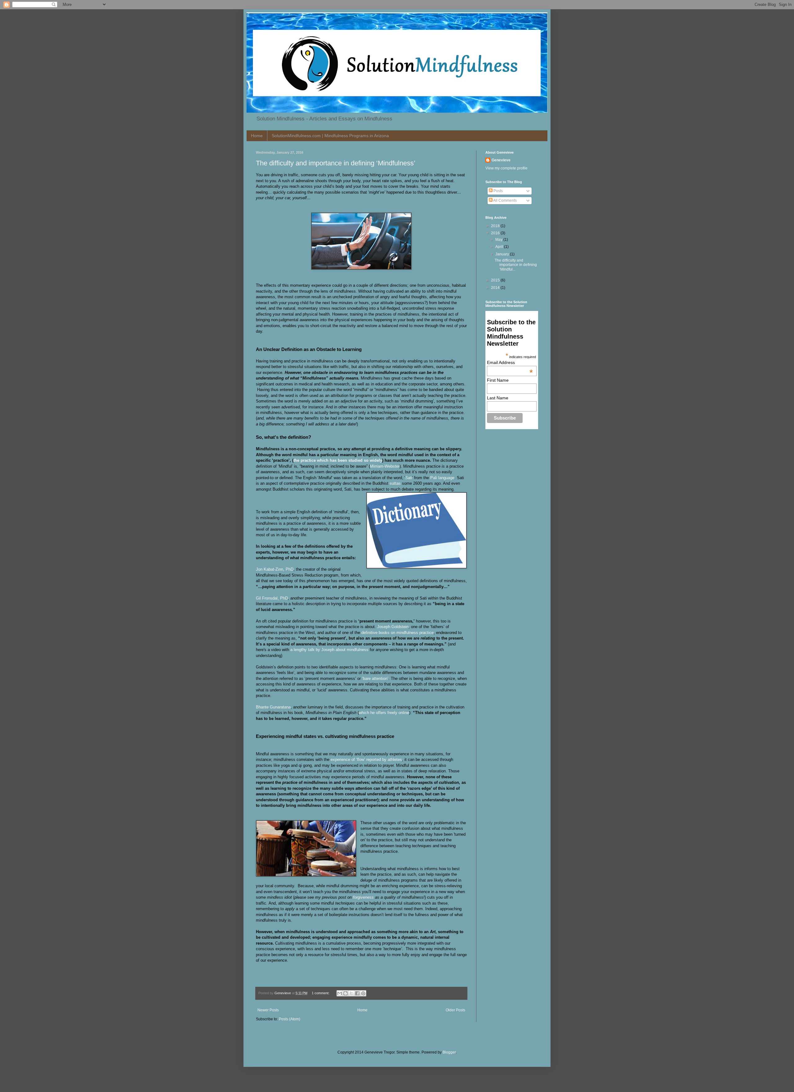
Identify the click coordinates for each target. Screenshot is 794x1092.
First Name (498, 380)
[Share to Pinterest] (363, 993)
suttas (395, 483)
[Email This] (340, 993)
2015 (496, 280)
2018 (496, 226)
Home (257, 135)
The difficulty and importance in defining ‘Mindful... (516, 265)
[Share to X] (351, 993)
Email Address (510, 362)
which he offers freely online (384, 712)
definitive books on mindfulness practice (397, 632)
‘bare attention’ (375, 678)
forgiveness (363, 897)
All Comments (505, 200)
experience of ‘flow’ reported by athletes (366, 759)
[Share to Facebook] (357, 993)
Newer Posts (268, 1010)
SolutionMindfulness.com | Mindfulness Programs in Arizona (330, 135)
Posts (498, 191)
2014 (496, 287)
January (502, 254)
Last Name (497, 397)
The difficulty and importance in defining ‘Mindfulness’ (335, 163)
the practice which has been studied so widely (337, 460)
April (499, 247)
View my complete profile (506, 168)
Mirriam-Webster (384, 466)
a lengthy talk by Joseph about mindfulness (329, 649)
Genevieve (501, 160)
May (499, 239)
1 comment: (321, 993)
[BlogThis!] (345, 993)
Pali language (442, 477)
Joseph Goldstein (392, 626)
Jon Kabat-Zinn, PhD (274, 569)
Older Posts (455, 1010)
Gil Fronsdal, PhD (272, 598)
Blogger (449, 1052)
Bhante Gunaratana (273, 707)
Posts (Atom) (289, 1019)
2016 (496, 233)
